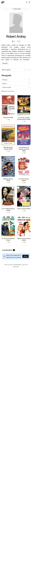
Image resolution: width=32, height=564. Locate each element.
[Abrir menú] (29, 2)
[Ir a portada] (2, 2)
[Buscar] (27, 2)
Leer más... (5, 63)
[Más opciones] (29, 69)
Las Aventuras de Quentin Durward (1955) (24, 149)
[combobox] (14, 69)
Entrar (25, 256)
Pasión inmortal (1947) (24, 208)
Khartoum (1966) (8, 117)
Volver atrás (17, 9)
